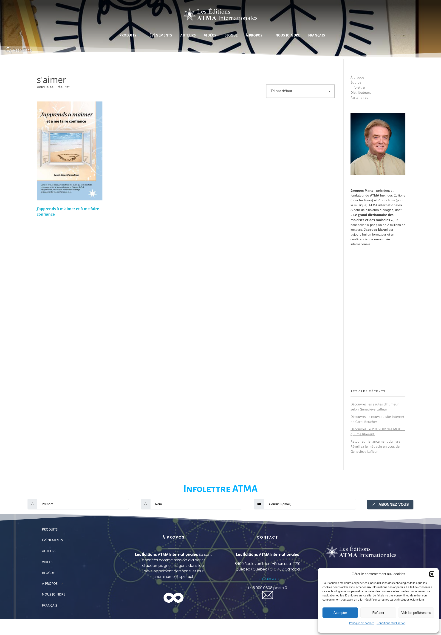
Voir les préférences (416, 613)
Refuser (378, 613)
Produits (128, 35)
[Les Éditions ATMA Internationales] (220, 15)
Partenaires (359, 97)
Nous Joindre (287, 35)
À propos (254, 35)
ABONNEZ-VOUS (393, 504)
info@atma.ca (268, 578)
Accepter (340, 613)
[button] (432, 574)
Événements (161, 35)
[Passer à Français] (220, 623)
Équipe (356, 82)
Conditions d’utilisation (391, 623)
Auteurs (188, 35)
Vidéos (210, 35)
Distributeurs (361, 92)
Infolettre (358, 87)
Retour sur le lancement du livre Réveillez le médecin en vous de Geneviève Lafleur (375, 446)
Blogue (231, 35)
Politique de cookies (361, 623)
